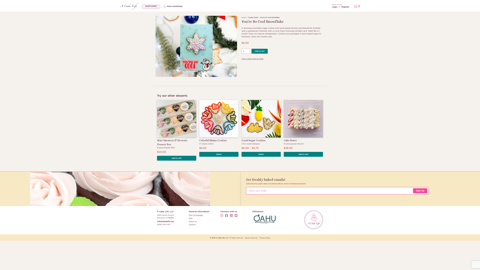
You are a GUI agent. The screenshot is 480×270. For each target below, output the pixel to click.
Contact (192, 225)
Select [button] (219, 154)
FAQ (190, 218)
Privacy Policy (265, 238)
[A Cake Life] (313, 220)
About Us (193, 221)
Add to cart (260, 51)
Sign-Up (420, 191)
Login (335, 7)
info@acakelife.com (165, 221)
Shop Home (150, 6)
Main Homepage (174, 6)
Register (345, 7)
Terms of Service (251, 238)
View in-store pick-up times (252, 59)
